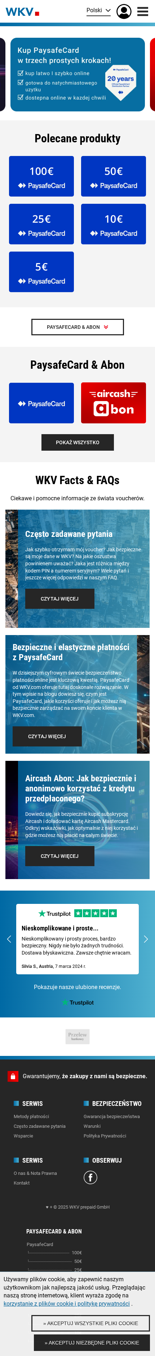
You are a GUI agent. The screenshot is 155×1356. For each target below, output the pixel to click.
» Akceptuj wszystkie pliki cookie (90, 1323)
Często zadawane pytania (40, 1126)
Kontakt (22, 1183)
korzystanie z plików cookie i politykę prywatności (67, 1303)
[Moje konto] (124, 11)
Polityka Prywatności (105, 1136)
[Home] (22, 11)
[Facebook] (90, 1178)
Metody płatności (31, 1116)
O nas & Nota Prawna (35, 1173)
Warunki (92, 1126)
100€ (77, 1252)
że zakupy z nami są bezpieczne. (104, 1076)
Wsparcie (23, 1136)
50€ (78, 1261)
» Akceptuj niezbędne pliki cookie (92, 1343)
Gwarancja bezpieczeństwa (112, 1116)
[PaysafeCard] (77, 74)
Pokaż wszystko (77, 442)
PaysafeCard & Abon (73, 327)
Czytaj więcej (60, 599)
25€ (78, 1270)
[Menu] (143, 11)
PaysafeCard (40, 1244)
